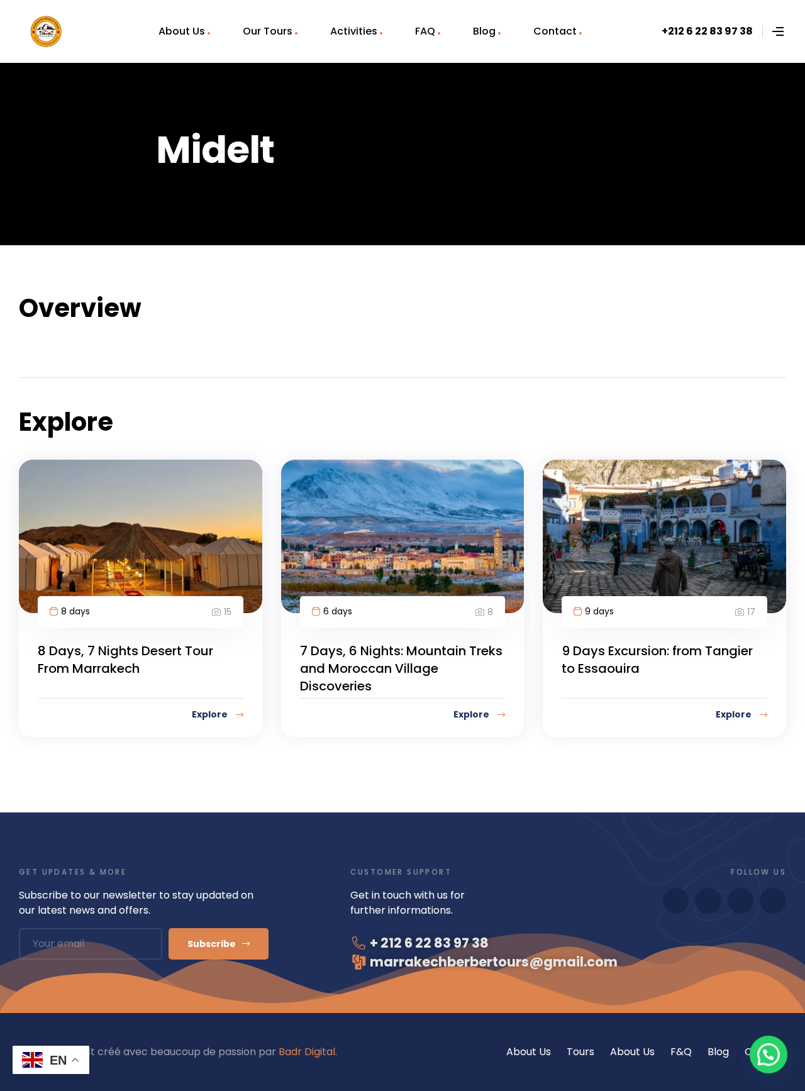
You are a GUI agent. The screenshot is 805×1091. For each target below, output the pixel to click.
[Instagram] (741, 901)
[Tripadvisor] (773, 901)
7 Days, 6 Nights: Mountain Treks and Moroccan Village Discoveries (401, 668)
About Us (181, 31)
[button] (768, 1054)
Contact (555, 31)
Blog (484, 31)
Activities (353, 31)
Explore (211, 714)
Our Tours (267, 31)
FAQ (425, 31)
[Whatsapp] (676, 901)
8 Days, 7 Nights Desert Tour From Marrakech (125, 659)
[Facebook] (708, 901)
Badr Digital (307, 1051)
